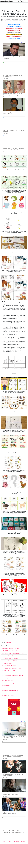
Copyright (23, 841)
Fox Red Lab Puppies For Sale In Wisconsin (11, 650)
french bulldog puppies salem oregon (14, 26)
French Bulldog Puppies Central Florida (10, 660)
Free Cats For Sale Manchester (8, 670)
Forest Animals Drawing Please (8, 688)
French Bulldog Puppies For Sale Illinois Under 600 (12, 675)
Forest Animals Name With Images (9, 665)
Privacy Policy (16, 841)
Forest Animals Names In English (8, 655)
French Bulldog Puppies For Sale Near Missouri (11, 668)
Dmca (4, 841)
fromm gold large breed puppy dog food (14, 36)
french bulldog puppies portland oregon (14, 34)
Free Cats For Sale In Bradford (8, 695)
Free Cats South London (7, 663)
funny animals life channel (14, 24)
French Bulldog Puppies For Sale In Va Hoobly (11, 693)
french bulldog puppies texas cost (14, 32)
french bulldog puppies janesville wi (14, 28)
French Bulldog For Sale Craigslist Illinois (10, 678)
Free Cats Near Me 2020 (7, 685)
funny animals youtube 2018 (14, 38)
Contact (9, 841)
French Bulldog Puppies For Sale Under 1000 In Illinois (13, 653)
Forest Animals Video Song (7, 680)
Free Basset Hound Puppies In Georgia (10, 690)
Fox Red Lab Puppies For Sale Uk (9, 673)
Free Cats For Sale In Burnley (8, 683)
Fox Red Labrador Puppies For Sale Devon (10, 648)
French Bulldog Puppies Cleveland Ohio (10, 658)
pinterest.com (8, 642)
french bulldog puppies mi (14, 30)
